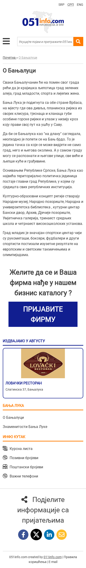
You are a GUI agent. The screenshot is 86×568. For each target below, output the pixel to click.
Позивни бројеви (24, 458)
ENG (80, 4)
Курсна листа (21, 449)
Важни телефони (24, 476)
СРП (70, 4)
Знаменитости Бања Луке (25, 427)
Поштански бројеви (26, 467)
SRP (61, 4)
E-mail (53, 562)
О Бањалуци (13, 417)
